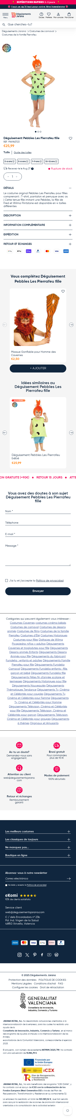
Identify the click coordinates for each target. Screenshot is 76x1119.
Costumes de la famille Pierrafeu (19, 35)
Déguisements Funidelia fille (48, 673)
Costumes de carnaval (41, 31)
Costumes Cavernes (22, 623)
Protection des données (22, 980)
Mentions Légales (21, 983)
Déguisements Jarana (14, 31)
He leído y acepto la (27, 885)
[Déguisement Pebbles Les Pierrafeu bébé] (38, 425)
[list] (38, 91)
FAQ (60, 983)
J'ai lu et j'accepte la (36, 580)
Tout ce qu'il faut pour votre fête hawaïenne (38, 6)
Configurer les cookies (25, 987)
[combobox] (38, 24)
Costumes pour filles (25, 639)
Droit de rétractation (52, 987)
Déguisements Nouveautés (29, 685)
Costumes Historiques (54, 635)
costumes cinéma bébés (50, 623)
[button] (69, 15)
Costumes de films (28, 631)
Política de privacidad (50, 580)
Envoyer (38, 591)
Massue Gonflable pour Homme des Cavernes (33, 354)
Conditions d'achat (45, 983)
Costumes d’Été (30, 635)
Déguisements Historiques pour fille (44, 681)
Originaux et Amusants (44, 723)
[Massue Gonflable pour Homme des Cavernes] (38, 319)
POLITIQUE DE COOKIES (52, 980)
